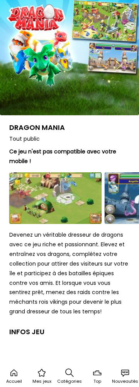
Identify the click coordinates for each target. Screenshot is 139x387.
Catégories (69, 381)
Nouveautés (125, 381)
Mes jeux (41, 381)
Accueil (14, 381)
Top (97, 381)
